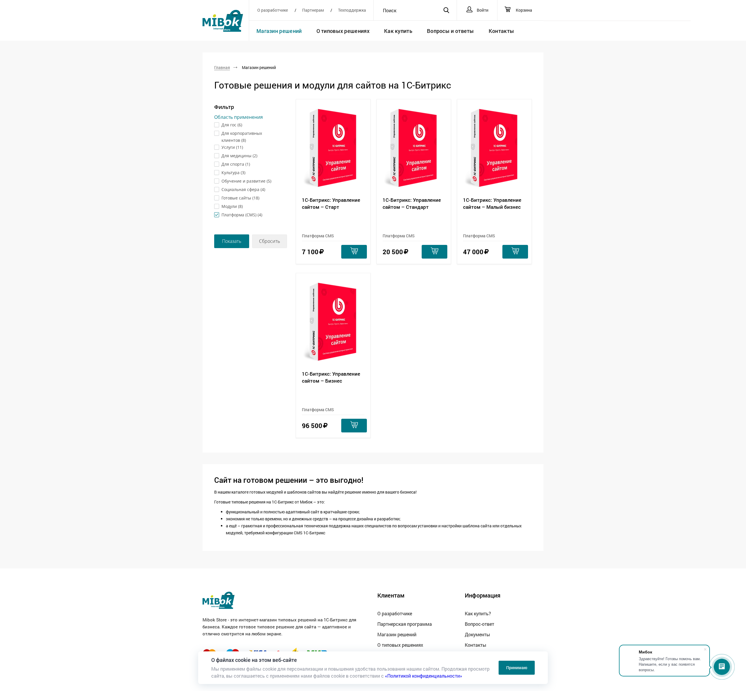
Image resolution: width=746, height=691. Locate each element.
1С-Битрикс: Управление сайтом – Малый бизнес (492, 203)
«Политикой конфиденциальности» (423, 676)
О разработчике (273, 10)
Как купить (398, 30)
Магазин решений (279, 30)
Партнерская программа (404, 624)
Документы (477, 634)
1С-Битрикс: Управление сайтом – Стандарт (412, 203)
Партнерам (313, 10)
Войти (482, 10)
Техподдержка (352, 10)
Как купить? (478, 613)
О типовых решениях (343, 30)
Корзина (523, 10)
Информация (482, 595)
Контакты (501, 30)
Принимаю (516, 667)
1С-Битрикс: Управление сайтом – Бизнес (331, 377)
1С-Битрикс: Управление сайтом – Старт (331, 203)
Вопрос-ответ (479, 624)
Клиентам (390, 595)
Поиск (389, 10)
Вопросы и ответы (450, 30)
